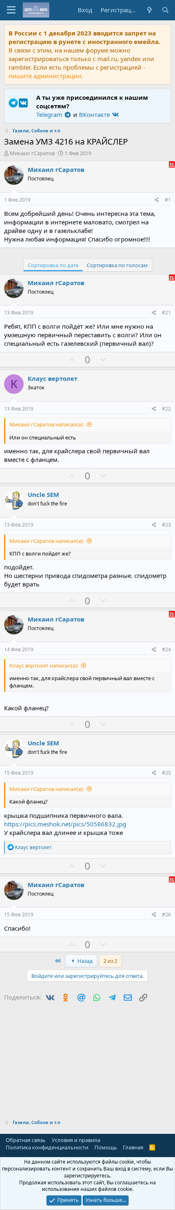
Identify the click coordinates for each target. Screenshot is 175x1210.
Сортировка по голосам (117, 265)
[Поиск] (165, 10)
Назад (84, 960)
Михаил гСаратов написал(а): (46, 424)
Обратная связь (26, 1140)
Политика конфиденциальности (47, 1147)
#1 (168, 199)
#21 (166, 312)
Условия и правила (76, 1140)
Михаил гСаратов (32, 153)
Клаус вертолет (52, 378)
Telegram (50, 114)
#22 (166, 408)
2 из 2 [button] (110, 960)
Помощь (105, 1147)
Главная (133, 1147)
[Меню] (11, 10)
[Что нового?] (149, 10)
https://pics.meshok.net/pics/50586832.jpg (65, 824)
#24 (166, 649)
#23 (166, 524)
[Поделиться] (157, 200)
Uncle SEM (43, 494)
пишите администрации (45, 76)
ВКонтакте (95, 114)
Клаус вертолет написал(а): (43, 665)
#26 (166, 914)
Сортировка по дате (53, 265)
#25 (166, 772)
